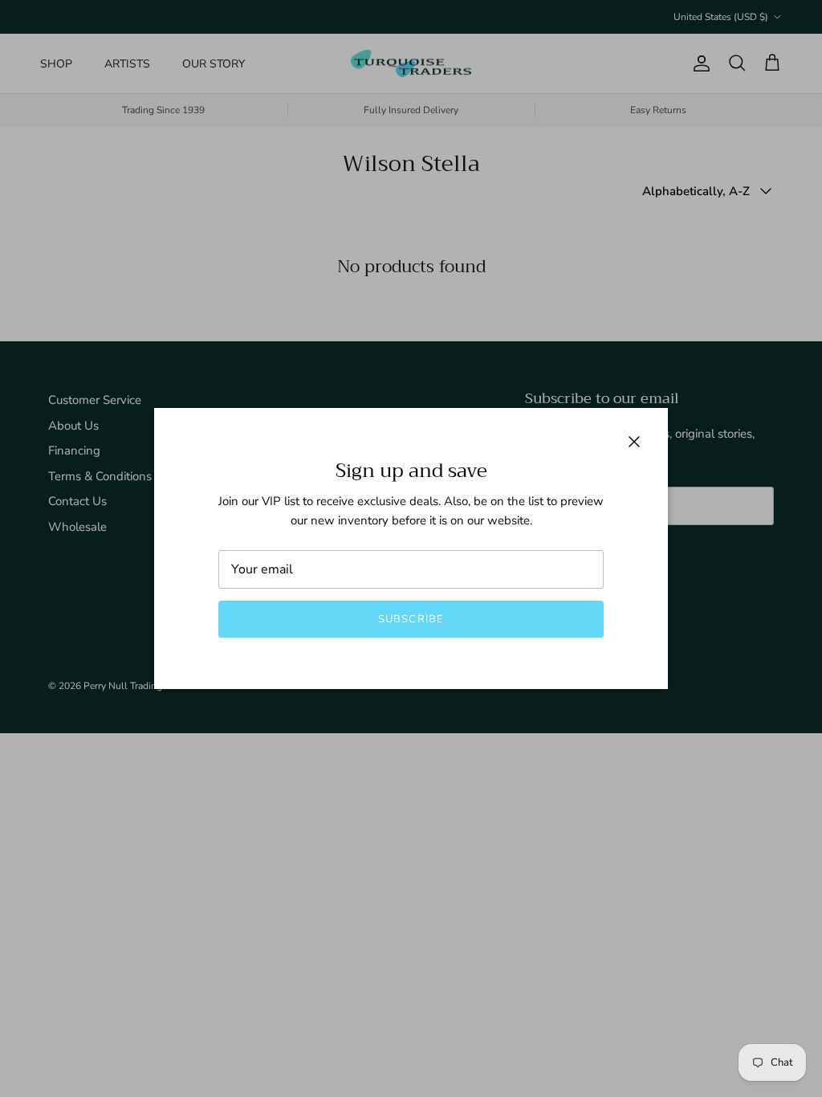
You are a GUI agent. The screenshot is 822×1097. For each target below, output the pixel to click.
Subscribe (410, 619)
